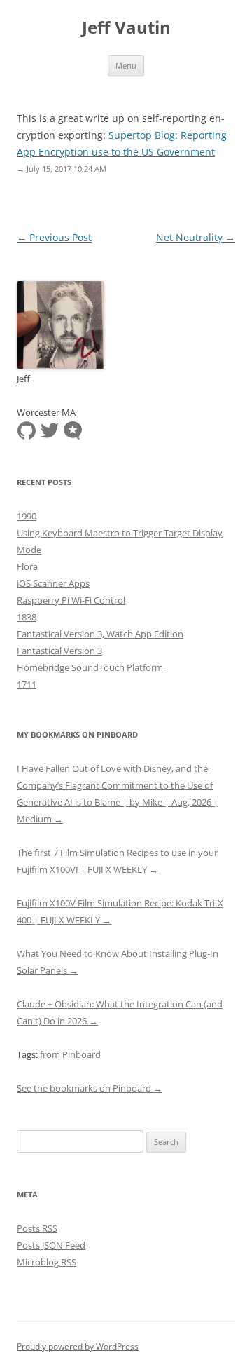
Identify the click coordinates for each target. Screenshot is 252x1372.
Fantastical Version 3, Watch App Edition (100, 633)
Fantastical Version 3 (59, 650)
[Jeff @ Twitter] (50, 429)
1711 (26, 684)
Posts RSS (37, 1228)
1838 (26, 617)
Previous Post (54, 237)
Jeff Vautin (126, 28)
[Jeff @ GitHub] (27, 429)
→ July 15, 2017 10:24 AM (61, 168)
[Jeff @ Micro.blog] (73, 429)
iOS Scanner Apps (53, 583)
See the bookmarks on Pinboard (89, 1088)
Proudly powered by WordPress (78, 1346)
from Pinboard (70, 1054)
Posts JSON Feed (51, 1245)
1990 (26, 516)
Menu (125, 65)
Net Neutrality (195, 237)
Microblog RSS (46, 1262)
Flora (27, 566)
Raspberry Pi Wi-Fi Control (71, 600)
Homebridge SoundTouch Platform (90, 667)
